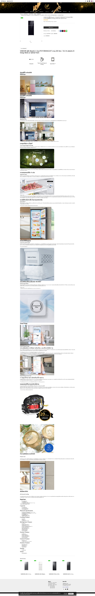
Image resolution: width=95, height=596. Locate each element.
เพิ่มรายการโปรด (47, 30)
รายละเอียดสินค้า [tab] (24, 48)
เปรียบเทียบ (54, 30)
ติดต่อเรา (52, 11)
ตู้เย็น (52, 33)
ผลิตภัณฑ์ (41, 11)
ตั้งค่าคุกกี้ (65, 593)
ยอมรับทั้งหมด (71, 593)
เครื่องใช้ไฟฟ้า (48, 33)
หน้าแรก (26, 11)
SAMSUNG (55, 33)
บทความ (47, 11)
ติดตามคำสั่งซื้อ (58, 11)
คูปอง (37, 11)
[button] (69, 12)
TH (93, 1)
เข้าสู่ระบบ (4, 1)
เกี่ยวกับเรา (65, 11)
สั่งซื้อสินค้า (51, 27)
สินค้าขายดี (32, 11)
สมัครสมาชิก (10, 1)
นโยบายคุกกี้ (28, 594)
